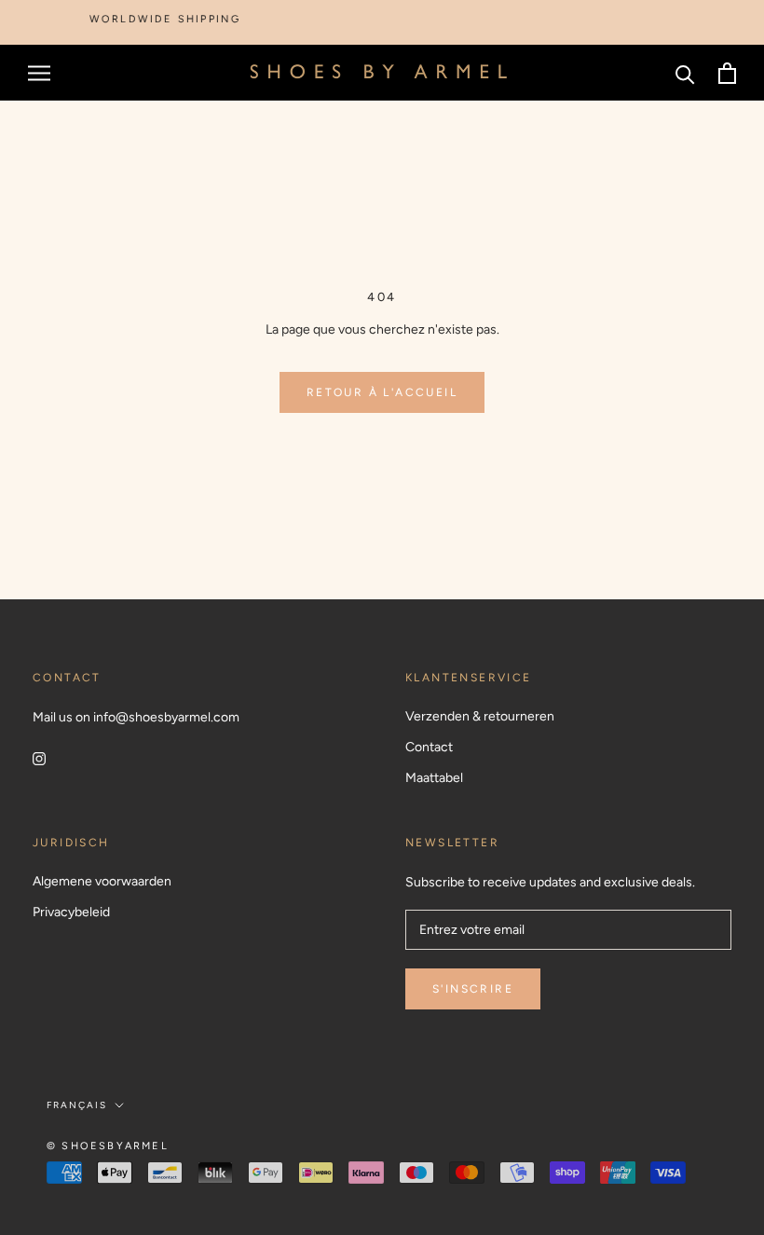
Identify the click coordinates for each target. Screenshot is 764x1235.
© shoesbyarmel (108, 1146)
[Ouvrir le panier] (727, 73)
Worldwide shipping (156, 19)
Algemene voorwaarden (102, 881)
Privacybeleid (71, 912)
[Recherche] (685, 73)
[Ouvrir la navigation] (39, 73)
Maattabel (434, 778)
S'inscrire (472, 988)
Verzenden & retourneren (479, 716)
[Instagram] (39, 757)
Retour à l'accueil (382, 392)
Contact (429, 747)
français (77, 1105)
